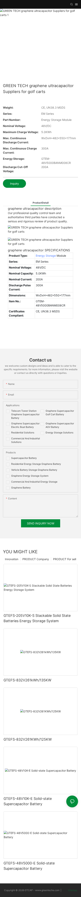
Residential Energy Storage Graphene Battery (36, 463)
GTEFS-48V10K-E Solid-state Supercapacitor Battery (28, 801)
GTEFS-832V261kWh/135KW (27, 680)
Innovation (11, 559)
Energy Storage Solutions (59, 432)
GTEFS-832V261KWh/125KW (28, 739)
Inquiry (14, 183)
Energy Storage (46, 255)
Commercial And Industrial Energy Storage (34, 481)
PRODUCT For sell (64, 559)
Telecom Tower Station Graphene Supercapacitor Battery (25, 414)
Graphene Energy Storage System (29, 475)
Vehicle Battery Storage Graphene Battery (34, 469)
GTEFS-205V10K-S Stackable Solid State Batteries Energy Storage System (37, 618)
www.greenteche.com (47, 890)
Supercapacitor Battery (24, 457)
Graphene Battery (21, 487)
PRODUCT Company (35, 559)
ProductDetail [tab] (41, 202)
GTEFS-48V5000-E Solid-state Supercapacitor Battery (29, 866)
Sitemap (72, 890)
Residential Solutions (22, 432)
